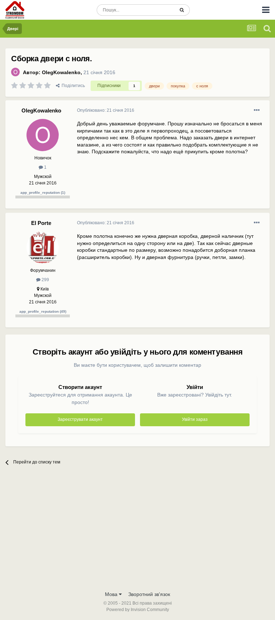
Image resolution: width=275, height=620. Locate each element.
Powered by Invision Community (137, 609)
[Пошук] (181, 10)
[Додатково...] (257, 110)
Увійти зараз (195, 419)
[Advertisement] (137, 533)
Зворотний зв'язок (149, 594)
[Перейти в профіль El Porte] (42, 247)
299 (44, 279)
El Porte (41, 223)
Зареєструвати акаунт (80, 419)
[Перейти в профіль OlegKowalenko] (15, 72)
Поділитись (72, 85)
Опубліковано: (105, 110)
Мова (112, 594)
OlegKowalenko (61, 72)
